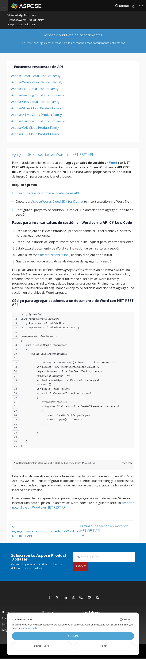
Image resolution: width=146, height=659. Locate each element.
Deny (104, 646)
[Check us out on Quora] (81, 597)
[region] (73, 382)
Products (47, 612)
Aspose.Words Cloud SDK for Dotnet (57, 201)
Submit (80, 566)
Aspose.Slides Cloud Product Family (36, 108)
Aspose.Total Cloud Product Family (35, 76)
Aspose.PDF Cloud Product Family (35, 89)
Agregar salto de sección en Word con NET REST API (52, 154)
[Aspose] (26, 5)
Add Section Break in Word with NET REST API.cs (41, 462)
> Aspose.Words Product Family (25, 20)
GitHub (91, 462)
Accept (73, 636)
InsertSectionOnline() (55, 255)
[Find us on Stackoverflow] (73, 597)
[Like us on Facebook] (49, 597)
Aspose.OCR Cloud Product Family (35, 134)
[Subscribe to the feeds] (97, 597)
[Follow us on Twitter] (57, 597)
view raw (127, 462)
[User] (133, 5)
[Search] (141, 5)
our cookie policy (29, 628)
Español (123, 5)
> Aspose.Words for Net (21, 24)
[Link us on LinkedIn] (65, 597)
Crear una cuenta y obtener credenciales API (47, 193)
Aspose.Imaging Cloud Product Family (38, 95)
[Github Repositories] (89, 597)
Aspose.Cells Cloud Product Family (35, 102)
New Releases (91, 612)
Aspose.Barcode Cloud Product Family (38, 121)
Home (6, 612)
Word (113, 163)
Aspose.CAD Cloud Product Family (35, 128)
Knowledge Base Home (24, 15)
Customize (42, 646)
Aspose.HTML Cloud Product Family (36, 115)
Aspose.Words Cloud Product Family (36, 82)
